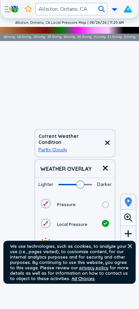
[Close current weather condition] (107, 143)
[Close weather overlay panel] (105, 169)
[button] (130, 246)
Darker (104, 184)
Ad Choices (83, 278)
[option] (75, 205)
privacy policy (93, 267)
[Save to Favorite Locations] (28, 9)
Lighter (45, 184)
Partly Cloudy (52, 150)
